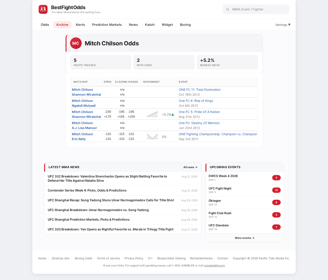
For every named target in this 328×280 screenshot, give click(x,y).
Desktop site (60, 258)
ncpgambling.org (214, 265)
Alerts (80, 25)
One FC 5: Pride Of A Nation (199, 112)
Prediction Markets (107, 25)
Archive (62, 25)
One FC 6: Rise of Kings (196, 101)
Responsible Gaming (171, 258)
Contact (222, 258)
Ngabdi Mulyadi (84, 105)
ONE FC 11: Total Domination (199, 89)
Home (42, 258)
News (133, 25)
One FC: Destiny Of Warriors (199, 123)
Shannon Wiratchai (86, 94)
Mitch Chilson (82, 89)
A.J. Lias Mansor (84, 128)
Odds (45, 25)
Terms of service (108, 258)
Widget (167, 25)
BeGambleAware (201, 258)
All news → (190, 167)
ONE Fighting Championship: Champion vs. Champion (218, 134)
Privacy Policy (134, 258)
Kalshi (150, 25)
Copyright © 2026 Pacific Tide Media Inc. (261, 258)
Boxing (185, 25)
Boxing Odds (83, 258)
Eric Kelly (79, 139)
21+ (150, 258)
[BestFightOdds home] (43, 9)
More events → (244, 238)
